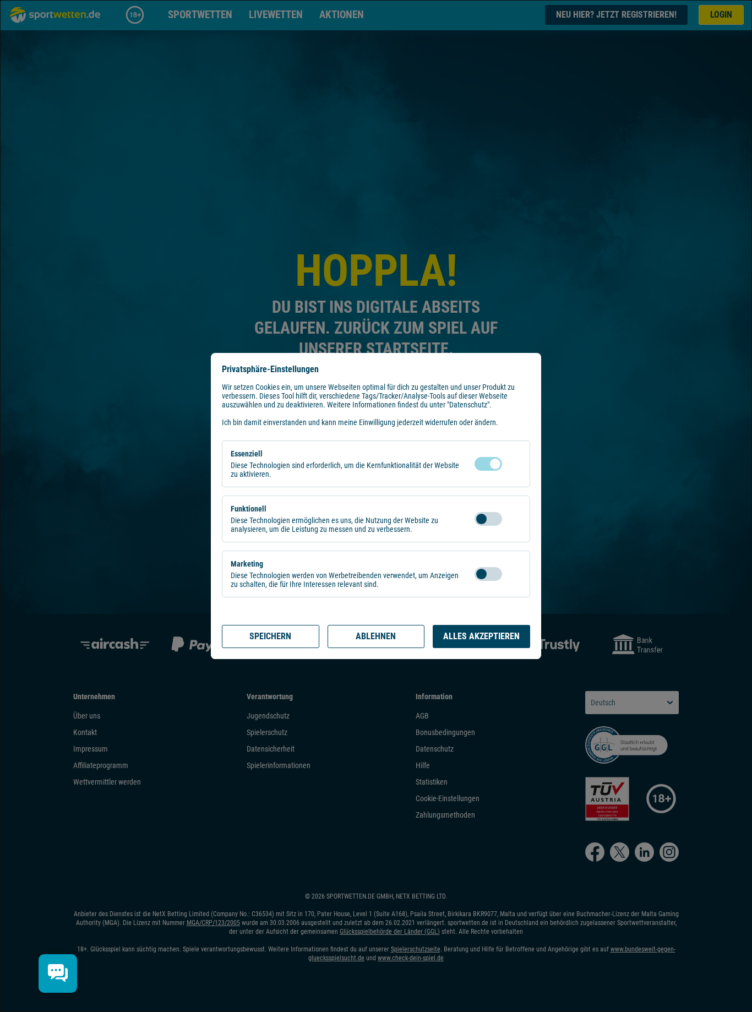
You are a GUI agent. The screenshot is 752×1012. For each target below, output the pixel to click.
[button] (513, 463)
